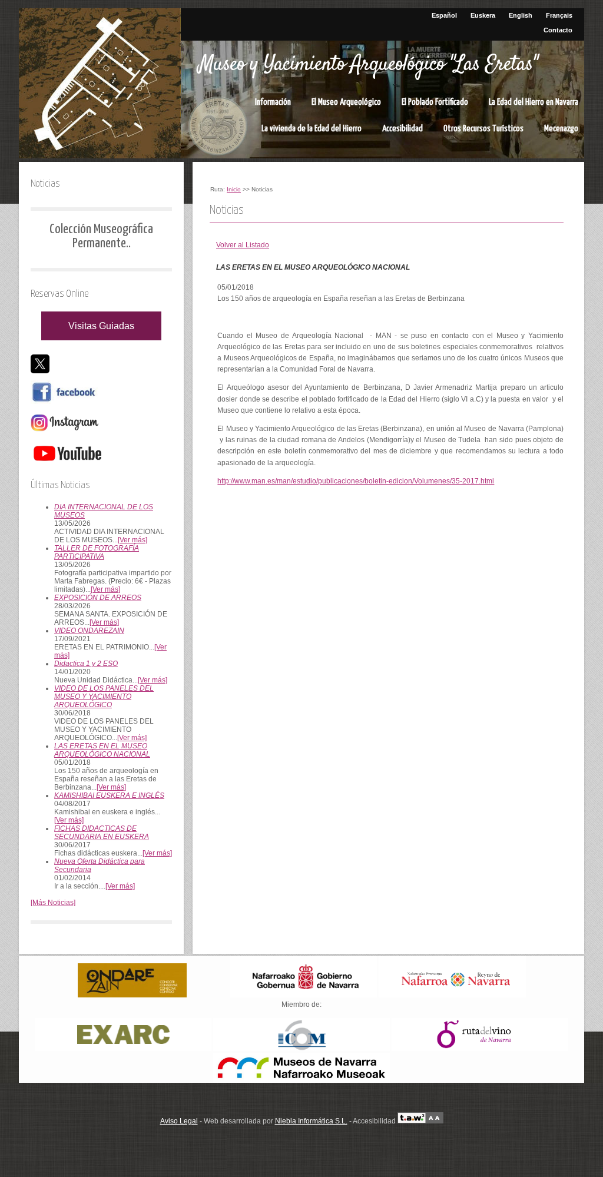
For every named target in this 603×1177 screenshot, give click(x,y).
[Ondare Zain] (132, 995)
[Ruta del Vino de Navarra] (480, 1049)
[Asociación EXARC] (123, 1049)
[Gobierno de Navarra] (303, 995)
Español (444, 15)
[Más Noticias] (53, 903)
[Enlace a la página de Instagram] (65, 432)
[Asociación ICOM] (301, 1049)
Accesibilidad (402, 128)
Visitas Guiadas (101, 326)
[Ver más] (132, 540)
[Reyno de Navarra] (452, 995)
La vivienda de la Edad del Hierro (311, 128)
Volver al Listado (242, 245)
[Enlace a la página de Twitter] (40, 371)
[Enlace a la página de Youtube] (67, 463)
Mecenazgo (561, 128)
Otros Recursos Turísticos (483, 128)
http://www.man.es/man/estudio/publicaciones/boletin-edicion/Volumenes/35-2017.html (355, 481)
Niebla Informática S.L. (311, 1121)
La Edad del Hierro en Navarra (533, 102)
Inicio (234, 189)
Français (559, 15)
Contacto (558, 30)
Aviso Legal (179, 1121)
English (520, 15)
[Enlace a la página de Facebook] (65, 401)
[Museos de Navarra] (301, 1080)
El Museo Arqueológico (346, 102)
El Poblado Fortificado (435, 102)
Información (273, 102)
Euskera (483, 15)
